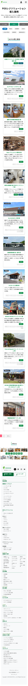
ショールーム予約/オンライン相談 (11, 643)
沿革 (4, 576)
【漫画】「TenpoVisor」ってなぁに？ (11, 662)
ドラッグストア (14, 561)
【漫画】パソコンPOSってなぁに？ (10, 660)
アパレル (13, 566)
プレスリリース (7, 625)
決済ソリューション (8, 547)
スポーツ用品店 (22, 559)
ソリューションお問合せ (9, 639)
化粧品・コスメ (14, 564)
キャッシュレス (20, 65)
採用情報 (5, 584)
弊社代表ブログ (7, 654)
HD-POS (5, 521)
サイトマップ (14, 674)
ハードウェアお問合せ (8, 637)
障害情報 (5, 616)
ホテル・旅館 (22, 561)
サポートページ (7, 608)
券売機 (22, 197)
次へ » (8, 436)
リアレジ (23, 24)
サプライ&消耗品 (7, 499)
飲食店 (10, 28)
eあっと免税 (6, 529)
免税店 (21, 556)
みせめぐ (5, 535)
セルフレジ (6, 525)
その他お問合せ (7, 645)
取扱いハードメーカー (8, 583)
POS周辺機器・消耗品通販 (8, 506)
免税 (22, 328)
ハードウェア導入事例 (8, 592)
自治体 (23, 28)
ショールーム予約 (19, 474)
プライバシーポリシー (14, 670)
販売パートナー (7, 579)
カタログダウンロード (8, 641)
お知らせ (5, 624)
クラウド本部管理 (20, 229)
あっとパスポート (7, 531)
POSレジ (14, 65)
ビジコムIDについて (8, 600)
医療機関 (17, 28)
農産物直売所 (22, 32)
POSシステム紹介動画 (8, 658)
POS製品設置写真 (7, 594)
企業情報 (5, 574)
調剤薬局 (14, 32)
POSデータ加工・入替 (8, 614)
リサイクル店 (14, 558)
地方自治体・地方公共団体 (6, 560)
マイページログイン (12, 617)
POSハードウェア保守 (8, 612)
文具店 (13, 568)
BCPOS (14, 24)
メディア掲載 (6, 629)
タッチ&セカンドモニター (8, 494)
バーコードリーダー (8, 491)
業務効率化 (21, 98)
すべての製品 (4, 24)
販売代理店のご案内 (8, 581)
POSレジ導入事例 (7, 590)
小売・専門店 (14, 556)
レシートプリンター (8, 496)
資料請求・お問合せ (8, 474)
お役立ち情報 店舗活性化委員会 (10, 653)
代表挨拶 (5, 577)
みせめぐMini (6, 537)
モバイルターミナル (8, 503)
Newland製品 (6, 501)
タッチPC (5, 488)
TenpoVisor (6, 543)
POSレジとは (6, 663)
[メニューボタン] (26, 2)
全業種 (4, 28)
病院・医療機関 (6, 563)
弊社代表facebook (7, 656)
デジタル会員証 (20, 231)
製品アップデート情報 (8, 631)
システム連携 (6, 651)
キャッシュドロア (7, 498)
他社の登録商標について (14, 672)
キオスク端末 (6, 489)
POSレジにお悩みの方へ (8, 514)
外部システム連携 (7, 549)
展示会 (5, 627)
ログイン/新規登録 (7, 602)
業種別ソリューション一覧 (6, 557)
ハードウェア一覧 (7, 486)
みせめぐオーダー (7, 539)
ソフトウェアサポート (8, 610)
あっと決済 (6, 523)
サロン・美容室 (22, 566)
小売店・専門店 (6, 32)
